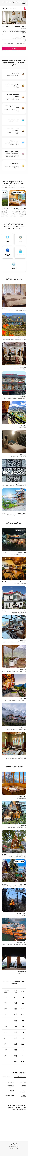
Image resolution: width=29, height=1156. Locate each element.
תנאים (11, 1148)
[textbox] (20, 43)
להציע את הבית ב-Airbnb (9, 8)
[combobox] (14, 38)
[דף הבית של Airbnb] (25, 8)
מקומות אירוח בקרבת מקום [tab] (20, 1076)
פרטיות (16, 1148)
